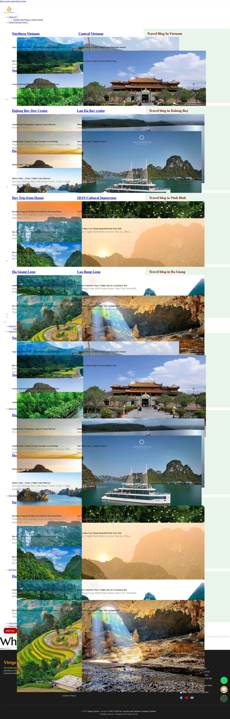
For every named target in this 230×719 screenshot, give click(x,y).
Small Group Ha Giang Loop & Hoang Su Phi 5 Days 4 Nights (37, 286)
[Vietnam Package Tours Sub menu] (27, 22)
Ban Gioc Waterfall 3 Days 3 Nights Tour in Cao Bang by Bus (102, 286)
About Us (12, 17)
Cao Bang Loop (88, 272)
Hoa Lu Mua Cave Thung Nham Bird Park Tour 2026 (99, 229)
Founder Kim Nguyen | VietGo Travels (28, 20)
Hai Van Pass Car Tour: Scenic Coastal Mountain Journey (102, 47)
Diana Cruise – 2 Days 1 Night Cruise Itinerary (31, 178)
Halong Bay (13, 409)
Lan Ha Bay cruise (91, 111)
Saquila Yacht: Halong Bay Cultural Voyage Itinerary (34, 124)
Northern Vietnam (26, 33)
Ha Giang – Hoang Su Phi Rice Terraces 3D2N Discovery (35, 306)
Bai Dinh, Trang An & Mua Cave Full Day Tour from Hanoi (36, 212)
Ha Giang (12, 570)
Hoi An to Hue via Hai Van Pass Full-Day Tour (97, 61)
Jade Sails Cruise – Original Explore (91, 141)
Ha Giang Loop (23, 272)
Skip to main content (8, 1)
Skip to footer (21, 1)
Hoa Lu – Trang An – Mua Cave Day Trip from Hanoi (34, 232)
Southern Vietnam (69, 696)
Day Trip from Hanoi (28, 198)
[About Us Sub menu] (17, 17)
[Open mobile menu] (5, 322)
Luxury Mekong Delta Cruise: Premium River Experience (35, 84)
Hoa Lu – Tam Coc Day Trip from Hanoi (28, 252)
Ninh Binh (13, 496)
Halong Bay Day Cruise (29, 111)
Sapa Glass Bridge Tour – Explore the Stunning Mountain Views (38, 47)
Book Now (10, 631)
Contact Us (13, 626)
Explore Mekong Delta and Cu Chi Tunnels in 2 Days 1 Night (37, 98)
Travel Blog (13, 623)
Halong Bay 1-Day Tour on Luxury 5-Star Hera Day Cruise (101, 124)
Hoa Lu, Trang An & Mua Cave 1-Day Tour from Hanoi (35, 61)
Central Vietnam (90, 33)
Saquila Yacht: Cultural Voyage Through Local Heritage (35, 141)
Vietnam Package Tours (17, 22)
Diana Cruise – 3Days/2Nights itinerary (28, 165)
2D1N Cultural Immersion (96, 198)
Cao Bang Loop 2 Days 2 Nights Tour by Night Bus (98, 306)
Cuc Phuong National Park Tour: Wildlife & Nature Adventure (103, 212)
